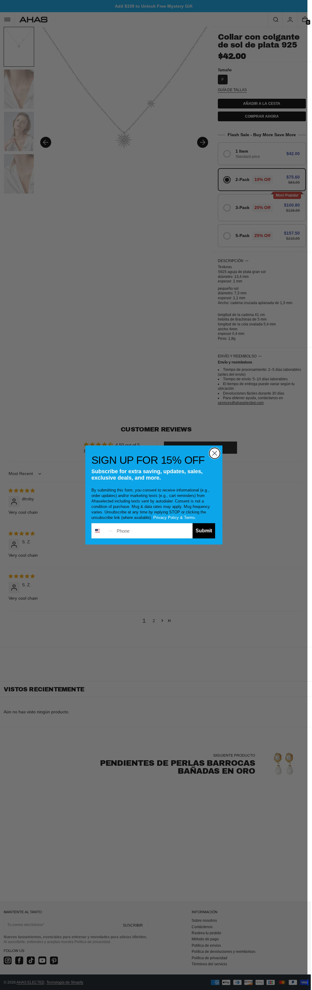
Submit (204, 530)
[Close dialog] (214, 453)
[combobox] (103, 530)
